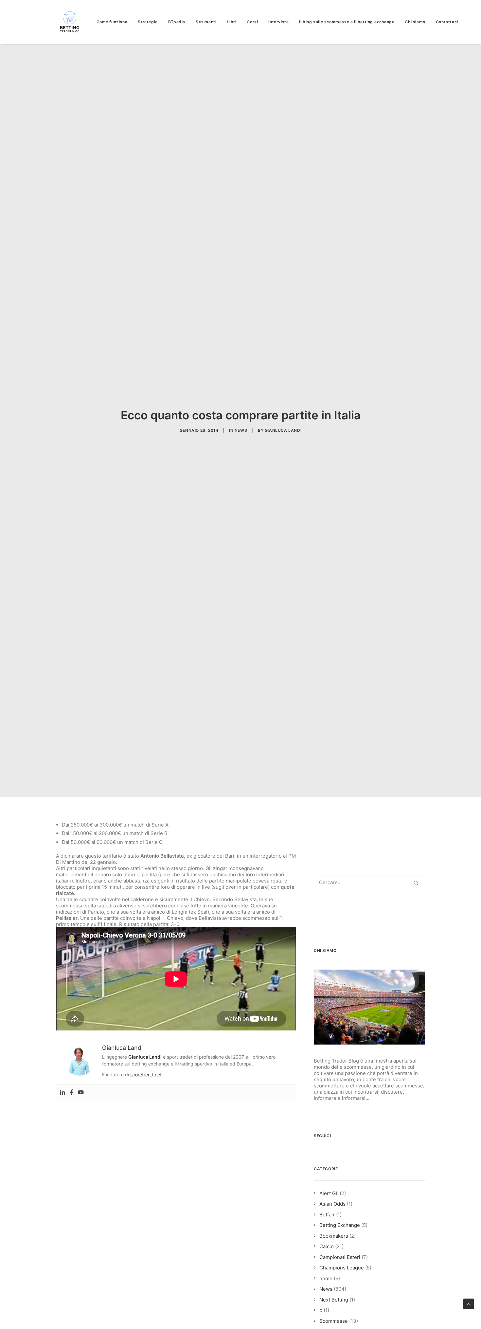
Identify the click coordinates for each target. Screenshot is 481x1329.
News (241, 430)
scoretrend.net (146, 1074)
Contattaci (447, 21)
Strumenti (206, 21)
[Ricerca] (369, 882)
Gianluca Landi (283, 430)
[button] (416, 883)
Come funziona (112, 21)
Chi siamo (415, 21)
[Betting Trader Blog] (70, 22)
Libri (231, 21)
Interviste (278, 21)
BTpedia (176, 21)
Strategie (147, 21)
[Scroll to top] (468, 1303)
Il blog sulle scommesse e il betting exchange (346, 21)
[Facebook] (72, 1092)
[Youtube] (81, 1092)
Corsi (252, 21)
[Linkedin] (62, 1092)
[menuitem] (114, 22)
